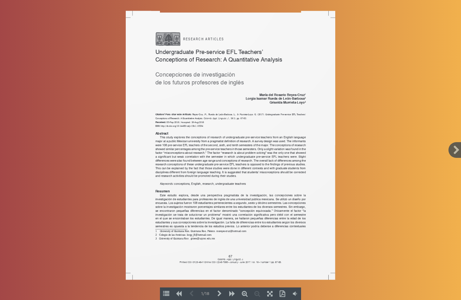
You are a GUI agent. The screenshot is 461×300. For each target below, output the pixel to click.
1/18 (205, 294)
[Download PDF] (282, 293)
